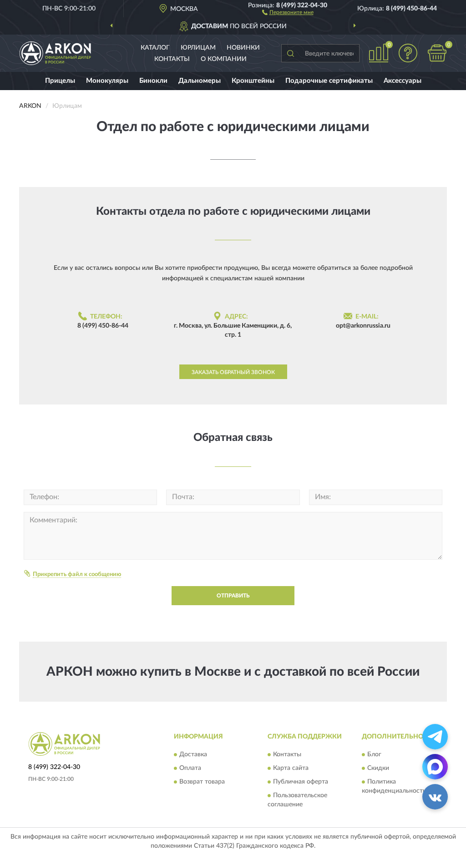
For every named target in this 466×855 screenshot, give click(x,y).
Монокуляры (107, 80)
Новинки (243, 48)
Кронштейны (253, 80)
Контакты (172, 59)
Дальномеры (199, 80)
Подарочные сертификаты (329, 80)
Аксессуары (402, 80)
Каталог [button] (155, 48)
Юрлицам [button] (198, 48)
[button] (288, 12)
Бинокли (153, 80)
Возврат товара (202, 782)
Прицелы (60, 80)
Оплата (190, 768)
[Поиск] (290, 53)
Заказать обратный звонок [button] (233, 372)
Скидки (378, 768)
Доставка (193, 754)
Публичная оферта (300, 782)
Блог (374, 754)
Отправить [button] (233, 595)
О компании (224, 59)
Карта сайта (291, 768)
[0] (437, 53)
